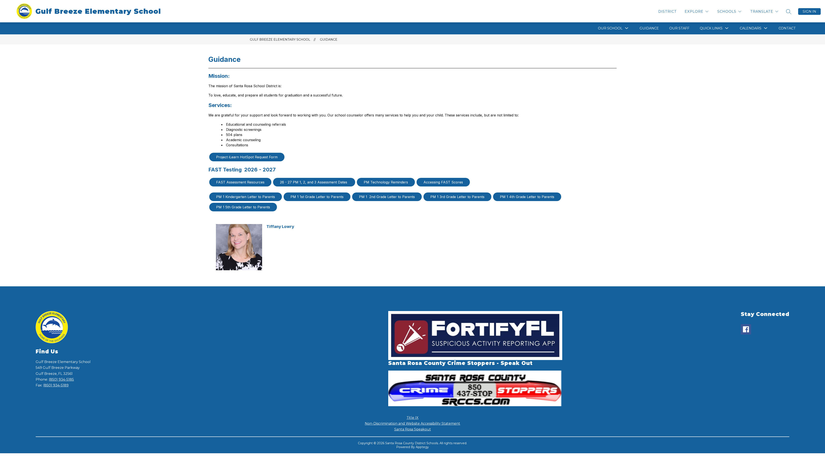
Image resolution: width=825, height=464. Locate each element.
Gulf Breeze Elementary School (280, 39)
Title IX (412, 418)
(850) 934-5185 (61, 379)
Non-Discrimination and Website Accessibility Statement (412, 423)
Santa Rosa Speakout (412, 429)
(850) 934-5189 (56, 385)
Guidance (649, 28)
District (667, 11)
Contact (787, 28)
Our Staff (679, 28)
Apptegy (422, 447)
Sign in (809, 11)
